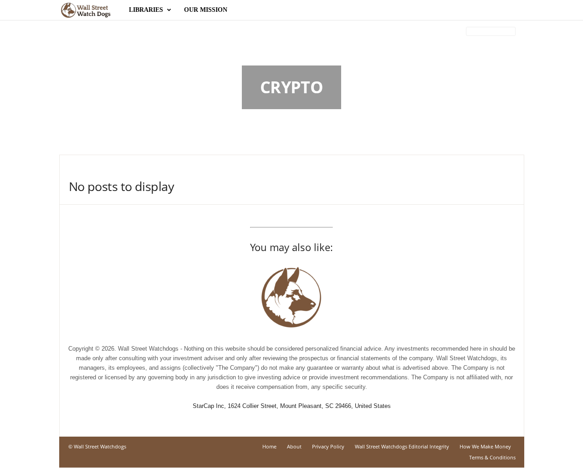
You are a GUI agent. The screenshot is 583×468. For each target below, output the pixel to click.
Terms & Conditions (492, 457)
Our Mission (205, 9)
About (294, 446)
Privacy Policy (328, 446)
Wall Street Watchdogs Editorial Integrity (402, 446)
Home (269, 446)
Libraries (146, 9)
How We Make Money (485, 446)
